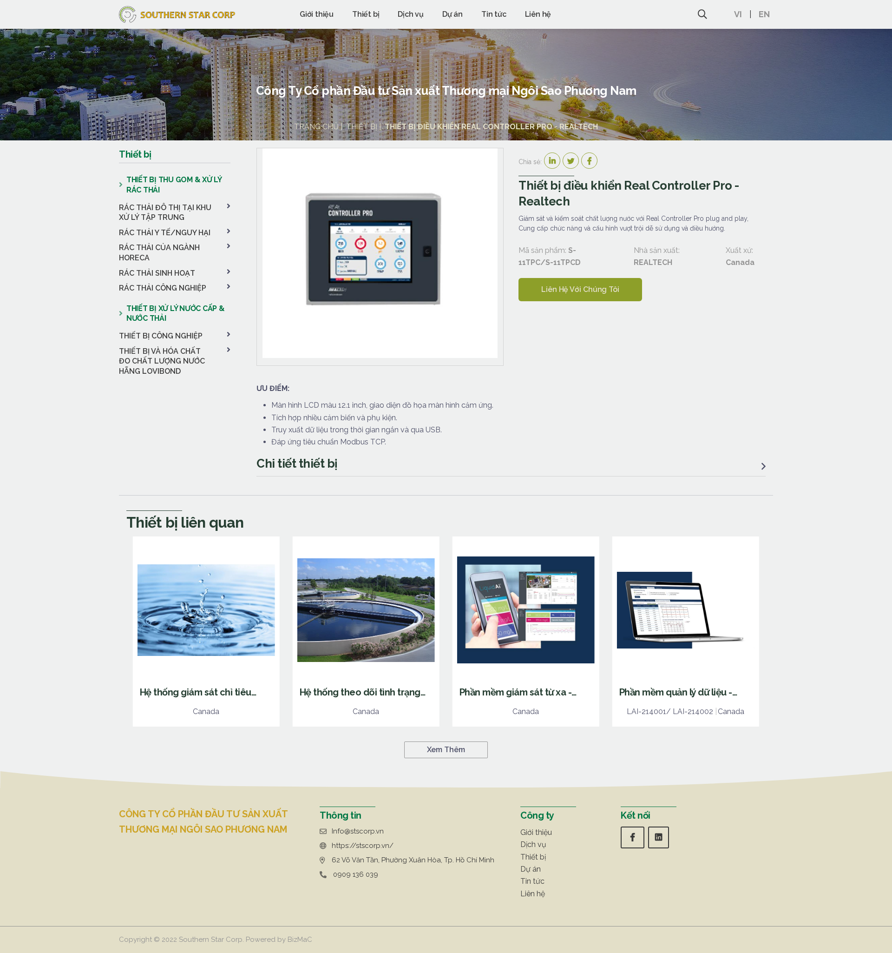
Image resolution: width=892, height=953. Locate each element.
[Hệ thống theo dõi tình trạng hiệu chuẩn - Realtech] (366, 631)
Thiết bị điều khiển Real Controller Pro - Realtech (491, 126)
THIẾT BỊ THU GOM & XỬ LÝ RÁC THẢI (174, 184)
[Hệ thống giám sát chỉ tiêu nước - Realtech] (206, 631)
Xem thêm (446, 749)
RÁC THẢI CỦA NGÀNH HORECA (159, 252)
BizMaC (300, 939)
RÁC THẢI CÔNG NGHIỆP (162, 288)
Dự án (452, 14)
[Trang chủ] (177, 14)
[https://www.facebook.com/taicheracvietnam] (632, 837)
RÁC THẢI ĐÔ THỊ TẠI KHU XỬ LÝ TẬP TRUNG (165, 212)
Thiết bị (365, 14)
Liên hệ (538, 14)
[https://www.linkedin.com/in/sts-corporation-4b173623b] (658, 837)
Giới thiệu (317, 14)
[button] (743, 14)
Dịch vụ (411, 14)
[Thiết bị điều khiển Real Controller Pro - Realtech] (380, 253)
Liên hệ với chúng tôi (580, 289)
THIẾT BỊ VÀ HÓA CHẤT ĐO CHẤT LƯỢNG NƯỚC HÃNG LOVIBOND (162, 361)
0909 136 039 (355, 874)
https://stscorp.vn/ (363, 845)
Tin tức (493, 14)
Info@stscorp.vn (358, 831)
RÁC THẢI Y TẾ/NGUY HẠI (164, 232)
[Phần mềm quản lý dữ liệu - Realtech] (685, 631)
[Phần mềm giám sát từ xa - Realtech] (526, 631)
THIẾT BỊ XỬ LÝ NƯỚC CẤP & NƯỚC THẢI (175, 313)
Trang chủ (316, 126)
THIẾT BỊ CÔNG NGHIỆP (161, 335)
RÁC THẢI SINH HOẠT (157, 273)
